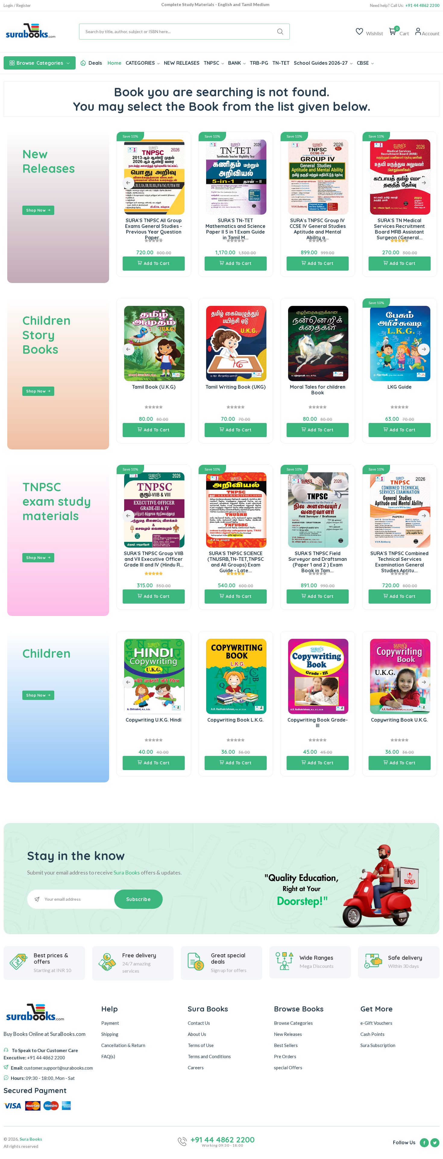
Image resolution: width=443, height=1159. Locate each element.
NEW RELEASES (182, 63)
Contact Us (199, 1023)
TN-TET (281, 63)
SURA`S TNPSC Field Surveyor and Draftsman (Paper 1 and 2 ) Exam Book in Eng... (399, 562)
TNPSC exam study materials (56, 501)
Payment (110, 1023)
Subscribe (138, 899)
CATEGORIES (141, 63)
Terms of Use (201, 1045)
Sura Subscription (377, 1045)
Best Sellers (286, 1045)
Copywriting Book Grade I (399, 720)
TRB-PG (259, 63)
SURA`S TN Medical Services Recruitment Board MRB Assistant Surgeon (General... (317, 229)
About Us (197, 1034)
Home (114, 63)
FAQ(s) (108, 1056)
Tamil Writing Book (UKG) (154, 387)
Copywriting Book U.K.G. (317, 720)
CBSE (363, 63)
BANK (235, 63)
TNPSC (212, 63)
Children (46, 653)
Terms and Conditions (209, 1056)
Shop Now (36, 210)
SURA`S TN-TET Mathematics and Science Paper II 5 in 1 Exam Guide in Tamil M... (154, 229)
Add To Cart (157, 263)
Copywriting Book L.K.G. (153, 720)
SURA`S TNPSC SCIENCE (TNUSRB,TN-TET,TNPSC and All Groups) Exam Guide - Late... (153, 562)
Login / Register (17, 6)
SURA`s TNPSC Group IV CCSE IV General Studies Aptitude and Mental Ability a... (236, 229)
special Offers (288, 1067)
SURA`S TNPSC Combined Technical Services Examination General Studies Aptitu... (317, 562)
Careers (196, 1067)
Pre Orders (285, 1056)
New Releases (48, 161)
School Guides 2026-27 (321, 63)
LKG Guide (318, 387)
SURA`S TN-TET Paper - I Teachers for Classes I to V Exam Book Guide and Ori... (400, 229)
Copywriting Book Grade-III (236, 723)
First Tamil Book (399, 387)
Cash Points (372, 1034)
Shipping (109, 1034)
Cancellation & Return (123, 1045)
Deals (95, 63)
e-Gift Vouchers (376, 1023)
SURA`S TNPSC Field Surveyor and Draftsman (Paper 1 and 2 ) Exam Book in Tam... (235, 562)
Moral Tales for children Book (235, 390)
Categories (40, 63)
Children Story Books (46, 335)
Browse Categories (293, 1023)
